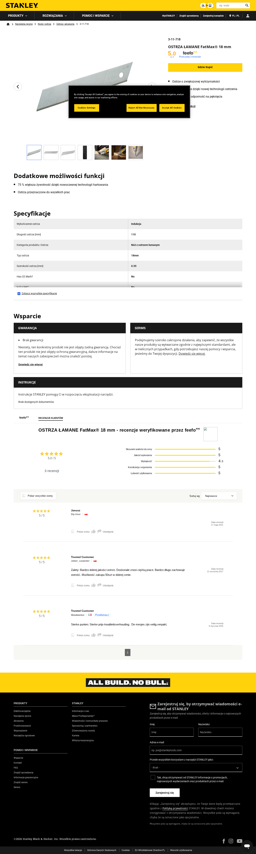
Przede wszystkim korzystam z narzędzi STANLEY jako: (181, 759)
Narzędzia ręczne (24, 24)
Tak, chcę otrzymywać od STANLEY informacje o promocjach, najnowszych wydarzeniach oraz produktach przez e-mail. (192, 779)
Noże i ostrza (44, 24)
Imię (152, 724)
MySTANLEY (168, 15)
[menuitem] (17, 16)
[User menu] (248, 15)
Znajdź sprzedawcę (188, 15)
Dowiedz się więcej (30, 364)
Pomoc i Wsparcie (96, 15)
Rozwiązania (53, 15)
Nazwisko (204, 724)
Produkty (15, 15)
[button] (224, 841)
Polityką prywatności (175, 808)
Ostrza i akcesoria (65, 24)
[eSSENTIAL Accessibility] (206, 5)
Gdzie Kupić (205, 67)
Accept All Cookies (172, 107)
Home (8, 24)
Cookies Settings (86, 107)
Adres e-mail (157, 742)
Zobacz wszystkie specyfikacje (39, 293)
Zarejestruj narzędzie (213, 15)
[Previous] (18, 87)
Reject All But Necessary (142, 107)
